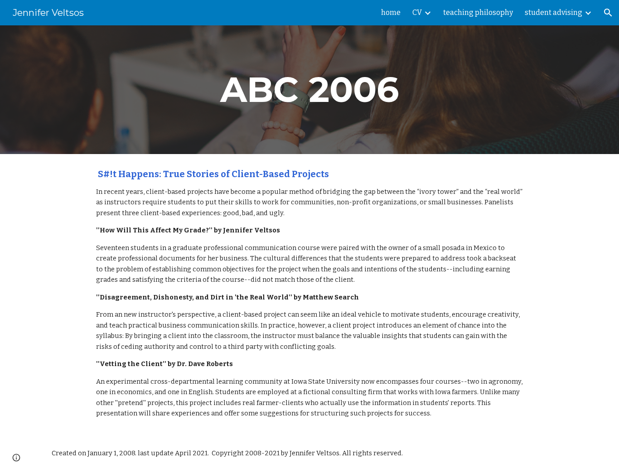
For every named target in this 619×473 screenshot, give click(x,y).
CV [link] (417, 12)
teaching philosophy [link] (478, 12)
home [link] (391, 12)
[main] (309, 90)
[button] (608, 13)
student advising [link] (553, 12)
